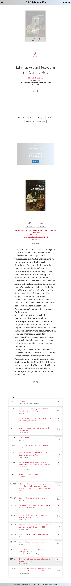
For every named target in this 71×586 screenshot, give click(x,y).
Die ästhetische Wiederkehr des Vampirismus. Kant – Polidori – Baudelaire (35, 516)
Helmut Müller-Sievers (35, 78)
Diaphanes (35, 2)
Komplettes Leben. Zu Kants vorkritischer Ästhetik (33, 475)
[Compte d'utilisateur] (63, 2)
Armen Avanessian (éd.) (23, 230)
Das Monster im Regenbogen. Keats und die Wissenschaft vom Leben (34, 506)
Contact (45, 584)
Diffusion (39, 584)
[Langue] (66, 2)
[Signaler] (34, 91)
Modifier (35, 162)
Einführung (23, 401)
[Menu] (2, 2)
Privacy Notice (53, 584)
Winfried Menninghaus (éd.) (43, 230)
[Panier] (69, 2)
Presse (34, 584)
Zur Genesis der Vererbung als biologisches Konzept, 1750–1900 (34, 550)
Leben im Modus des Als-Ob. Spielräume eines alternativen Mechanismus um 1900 (35, 569)
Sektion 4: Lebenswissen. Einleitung (31, 541)
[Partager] (37, 91)
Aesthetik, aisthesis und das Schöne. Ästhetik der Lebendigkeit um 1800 (35, 419)
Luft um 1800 (24, 437)
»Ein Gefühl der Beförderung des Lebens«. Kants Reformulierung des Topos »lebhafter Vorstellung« (34, 464)
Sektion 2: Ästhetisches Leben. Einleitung (33, 445)
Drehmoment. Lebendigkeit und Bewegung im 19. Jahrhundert (34, 560)
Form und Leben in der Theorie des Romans (34, 534)
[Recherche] (5, 2)
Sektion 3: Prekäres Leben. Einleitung (32, 497)
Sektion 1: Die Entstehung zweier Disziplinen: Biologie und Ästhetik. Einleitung (35, 410)
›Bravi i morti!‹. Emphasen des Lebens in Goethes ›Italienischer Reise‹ (33, 453)
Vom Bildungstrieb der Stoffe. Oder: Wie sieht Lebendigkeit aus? (35, 429)
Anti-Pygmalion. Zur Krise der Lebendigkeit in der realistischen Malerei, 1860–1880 (35, 526)
